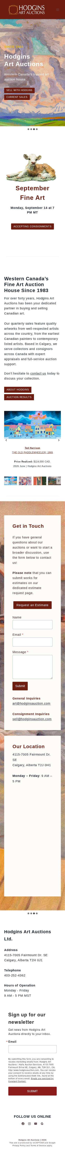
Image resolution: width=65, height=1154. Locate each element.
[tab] (28, 913)
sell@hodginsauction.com (32, 719)
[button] (10, 481)
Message (20, 652)
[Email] (35, 1123)
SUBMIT (32, 1091)
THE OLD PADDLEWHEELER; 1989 (32, 452)
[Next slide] (58, 440)
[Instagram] (29, 1123)
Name (16, 617)
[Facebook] (23, 1123)
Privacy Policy (19, 1145)
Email (17, 634)
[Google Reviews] (42, 1123)
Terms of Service (38, 1145)
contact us (38, 373)
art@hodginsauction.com (31, 703)
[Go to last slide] (6, 440)
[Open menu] (57, 9)
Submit (20, 686)
